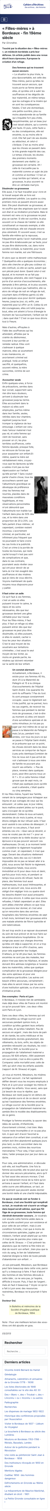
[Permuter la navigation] (4, 19)
